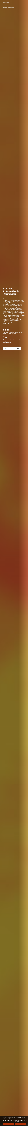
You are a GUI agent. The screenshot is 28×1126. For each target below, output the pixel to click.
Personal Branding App (8, 7)
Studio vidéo (6, 6)
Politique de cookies (20, 1123)
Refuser (12, 1123)
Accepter (6, 1123)
